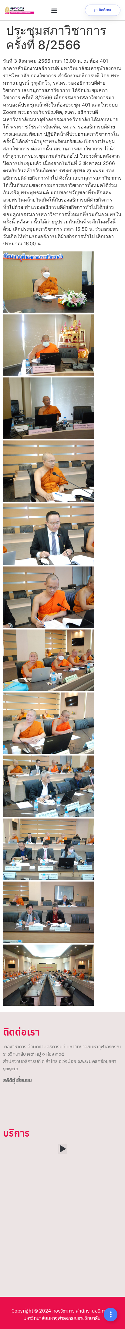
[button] (54, 10)
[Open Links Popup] (110, 1314)
